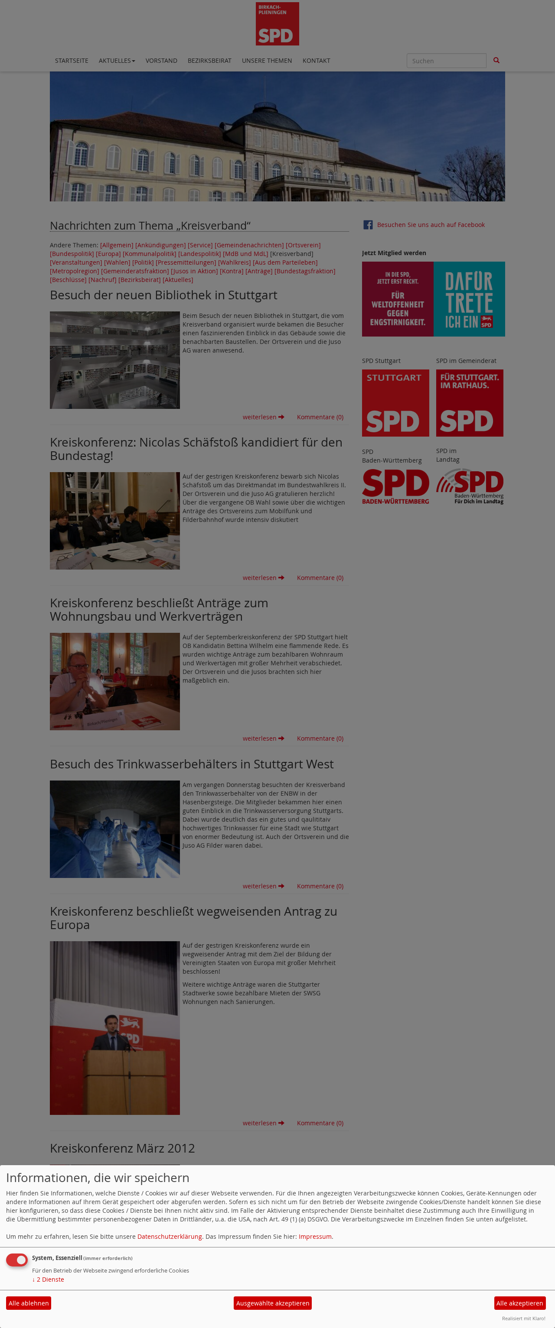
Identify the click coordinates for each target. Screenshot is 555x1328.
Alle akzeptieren (519, 1303)
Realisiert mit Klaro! (523, 1318)
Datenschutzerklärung (169, 1236)
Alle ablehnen (29, 1303)
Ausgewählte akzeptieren (273, 1303)
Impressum (315, 1236)
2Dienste (48, 1279)
